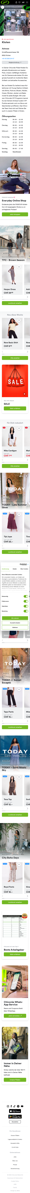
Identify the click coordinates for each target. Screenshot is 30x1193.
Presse (15, 1164)
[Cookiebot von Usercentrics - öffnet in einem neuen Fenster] (21, 564)
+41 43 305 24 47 (8, 58)
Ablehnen (15, 627)
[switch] (26, 601)
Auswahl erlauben (15, 622)
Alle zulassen (15, 618)
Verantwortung (15, 1168)
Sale (4, 427)
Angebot (4, 513)
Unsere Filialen (15, 1135)
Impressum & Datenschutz (15, 1178)
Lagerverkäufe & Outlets (15, 1139)
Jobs (15, 1157)
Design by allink (15, 1190)
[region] (15, 244)
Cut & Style (15, 1147)
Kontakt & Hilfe (15, 1143)
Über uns (15, 1161)
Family (15, 1187)
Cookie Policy (15, 1181)
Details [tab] (15, 569)
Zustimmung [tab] (5, 569)
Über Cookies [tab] (24, 569)
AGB (15, 1184)
